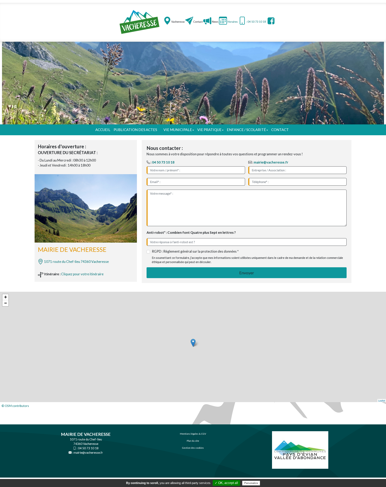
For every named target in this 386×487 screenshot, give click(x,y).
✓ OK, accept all (226, 483)
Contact (198, 21)
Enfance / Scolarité (246, 129)
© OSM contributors (15, 406)
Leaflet (381, 400)
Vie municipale (177, 129)
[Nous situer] (167, 21)
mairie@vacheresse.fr (271, 162)
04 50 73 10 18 (163, 162)
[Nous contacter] (189, 21)
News (214, 21)
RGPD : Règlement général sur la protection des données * (195, 251)
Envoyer (246, 272)
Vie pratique (209, 129)
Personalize (251, 483)
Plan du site (193, 440)
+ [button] (5, 297)
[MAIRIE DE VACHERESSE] (140, 22)
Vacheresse (178, 21)
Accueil (102, 129)
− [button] (5, 303)
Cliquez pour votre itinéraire (82, 274)
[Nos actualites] (207, 21)
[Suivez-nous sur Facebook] (270, 21)
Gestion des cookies (193, 447)
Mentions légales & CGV (193, 433)
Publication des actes (135, 129)
